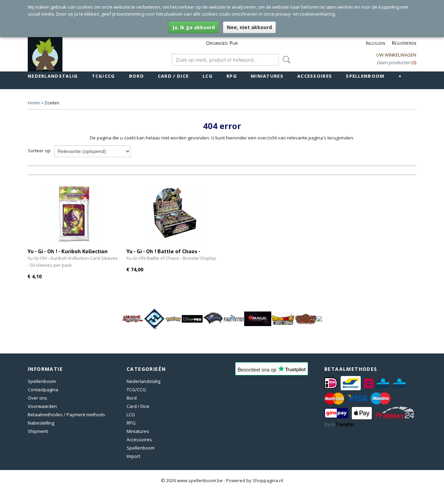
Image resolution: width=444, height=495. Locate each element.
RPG (232, 76)
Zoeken (285, 59)
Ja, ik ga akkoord (193, 27)
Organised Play (222, 43)
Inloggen (375, 43)
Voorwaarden (42, 406)
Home (34, 103)
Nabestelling (41, 423)
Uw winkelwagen (396, 55)
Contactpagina (43, 389)
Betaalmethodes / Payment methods (66, 414)
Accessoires (314, 76)
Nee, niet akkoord (249, 27)
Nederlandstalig (53, 76)
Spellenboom (365, 76)
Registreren (404, 43)
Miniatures (267, 76)
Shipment (38, 431)
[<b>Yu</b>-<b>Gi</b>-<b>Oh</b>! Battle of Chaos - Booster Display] (172, 213)
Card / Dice (173, 76)
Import (133, 456)
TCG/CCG (103, 76)
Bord (136, 76)
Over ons (37, 398)
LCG (208, 76)
